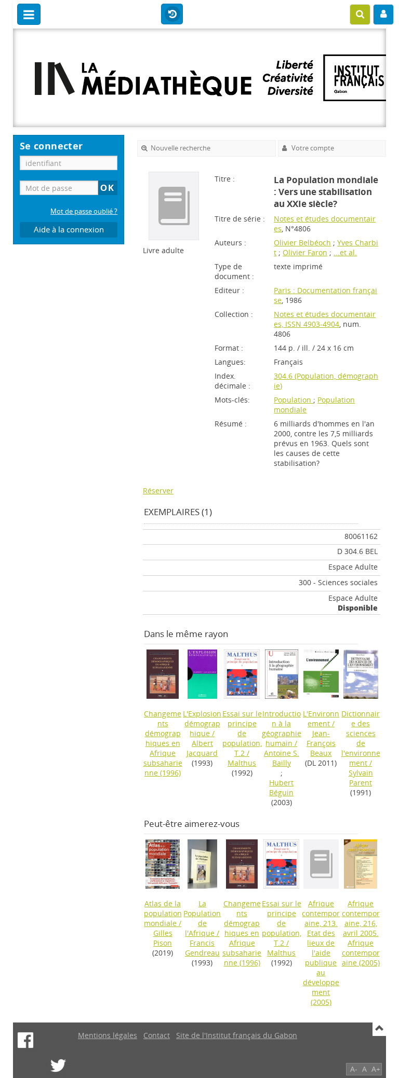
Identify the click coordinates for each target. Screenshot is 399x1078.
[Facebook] (25, 1040)
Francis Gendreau (202, 948)
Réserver (158, 490)
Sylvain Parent (361, 777)
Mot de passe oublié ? (83, 211)
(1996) (162, 743)
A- (353, 1069)
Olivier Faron (305, 252)
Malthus (242, 763)
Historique (172, 14)
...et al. (345, 252)
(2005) (321, 953)
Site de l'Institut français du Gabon (236, 1035)
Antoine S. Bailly (281, 758)
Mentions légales (107, 1035)
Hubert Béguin (281, 787)
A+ (375, 1069)
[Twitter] (58, 1065)
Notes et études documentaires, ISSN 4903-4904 (325, 319)
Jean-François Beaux (321, 743)
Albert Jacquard (202, 748)
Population (293, 400)
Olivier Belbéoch (302, 242)
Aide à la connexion (69, 229)
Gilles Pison (162, 938)
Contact (156, 1035)
